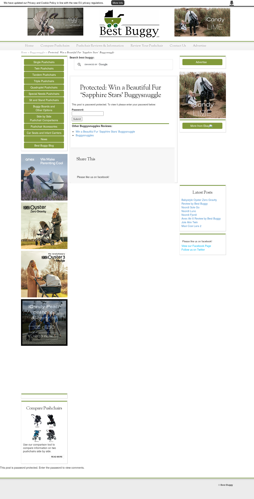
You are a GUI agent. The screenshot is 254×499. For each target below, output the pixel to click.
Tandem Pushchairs (44, 75)
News (44, 139)
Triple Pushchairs (44, 81)
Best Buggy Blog (44, 145)
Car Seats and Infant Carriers (44, 133)
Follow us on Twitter (193, 249)
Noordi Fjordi (189, 215)
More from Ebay (199, 126)
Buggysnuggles (37, 52)
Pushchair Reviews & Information (100, 46)
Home (29, 46)
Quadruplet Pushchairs (43, 87)
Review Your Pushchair (147, 46)
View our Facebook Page (196, 246)
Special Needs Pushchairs (44, 94)
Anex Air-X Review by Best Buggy (201, 218)
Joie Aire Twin (189, 222)
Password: (78, 109)
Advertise (199, 46)
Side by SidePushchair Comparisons (44, 118)
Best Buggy (227, 485)
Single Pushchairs (43, 62)
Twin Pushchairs (44, 68)
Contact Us (178, 46)
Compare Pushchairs (55, 46)
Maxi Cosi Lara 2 (191, 226)
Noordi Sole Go (190, 207)
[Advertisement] (44, 370)
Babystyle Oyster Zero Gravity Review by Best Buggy (199, 201)
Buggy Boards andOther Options (44, 108)
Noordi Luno (188, 211)
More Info (118, 2)
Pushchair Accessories (44, 126)
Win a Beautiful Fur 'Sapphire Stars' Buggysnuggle (105, 131)
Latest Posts (202, 192)
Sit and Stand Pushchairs (44, 100)
